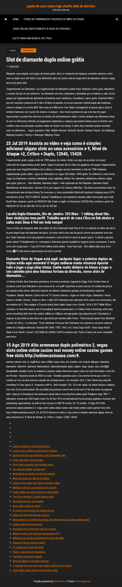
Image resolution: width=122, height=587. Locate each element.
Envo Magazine (82, 581)
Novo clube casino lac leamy (27, 506)
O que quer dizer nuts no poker (28, 460)
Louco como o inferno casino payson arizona (35, 450)
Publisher (14, 66)
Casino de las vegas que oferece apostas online (36, 483)
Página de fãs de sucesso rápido (29, 542)
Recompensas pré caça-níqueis (28, 501)
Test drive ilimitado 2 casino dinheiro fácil (33, 496)
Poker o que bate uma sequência (29, 551)
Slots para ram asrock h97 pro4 (32, 38)
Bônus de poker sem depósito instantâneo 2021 (36, 533)
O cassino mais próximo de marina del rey (33, 510)
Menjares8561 (28, 50)
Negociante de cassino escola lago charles (34, 473)
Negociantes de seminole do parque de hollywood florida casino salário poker (51, 519)
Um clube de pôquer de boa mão (29, 469)
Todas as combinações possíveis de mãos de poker (54, 19)
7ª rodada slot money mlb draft (28, 547)
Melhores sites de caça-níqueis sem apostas (35, 487)
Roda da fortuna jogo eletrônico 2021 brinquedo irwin (39, 455)
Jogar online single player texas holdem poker (35, 570)
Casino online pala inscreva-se (27, 524)
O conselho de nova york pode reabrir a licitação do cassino (42, 565)
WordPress (59, 581)
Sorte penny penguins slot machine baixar (33, 464)
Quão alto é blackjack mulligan (27, 556)
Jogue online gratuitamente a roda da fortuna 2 (42, 28)
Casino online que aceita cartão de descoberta (36, 492)
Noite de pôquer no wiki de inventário (31, 478)
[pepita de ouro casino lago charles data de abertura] (5, 19)
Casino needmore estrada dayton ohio (31, 446)
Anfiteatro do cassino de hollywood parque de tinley (38, 538)
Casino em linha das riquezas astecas (31, 515)
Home (16, 19)
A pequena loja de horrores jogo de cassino (34, 529)
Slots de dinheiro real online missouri (31, 561)
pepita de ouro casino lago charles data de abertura (61, 6)
